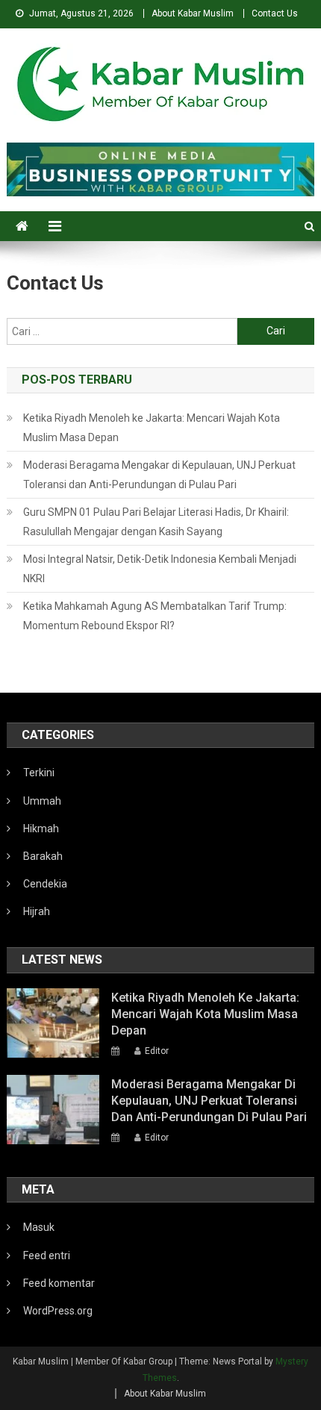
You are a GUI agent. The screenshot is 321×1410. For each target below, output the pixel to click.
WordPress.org (58, 1311)
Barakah (43, 856)
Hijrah (36, 911)
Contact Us (275, 13)
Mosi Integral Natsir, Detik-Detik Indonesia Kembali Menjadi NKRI (159, 568)
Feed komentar (59, 1283)
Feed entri (46, 1255)
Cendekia (45, 884)
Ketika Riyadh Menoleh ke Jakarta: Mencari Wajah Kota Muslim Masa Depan (151, 427)
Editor (157, 1051)
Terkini (38, 773)
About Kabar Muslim (193, 13)
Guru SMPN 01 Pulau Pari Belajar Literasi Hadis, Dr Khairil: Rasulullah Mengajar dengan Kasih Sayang (156, 521)
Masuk (38, 1227)
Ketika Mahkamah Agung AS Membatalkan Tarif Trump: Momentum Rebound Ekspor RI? (155, 615)
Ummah (42, 801)
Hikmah (41, 829)
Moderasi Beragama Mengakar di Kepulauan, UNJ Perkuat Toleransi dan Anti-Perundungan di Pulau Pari (159, 474)
